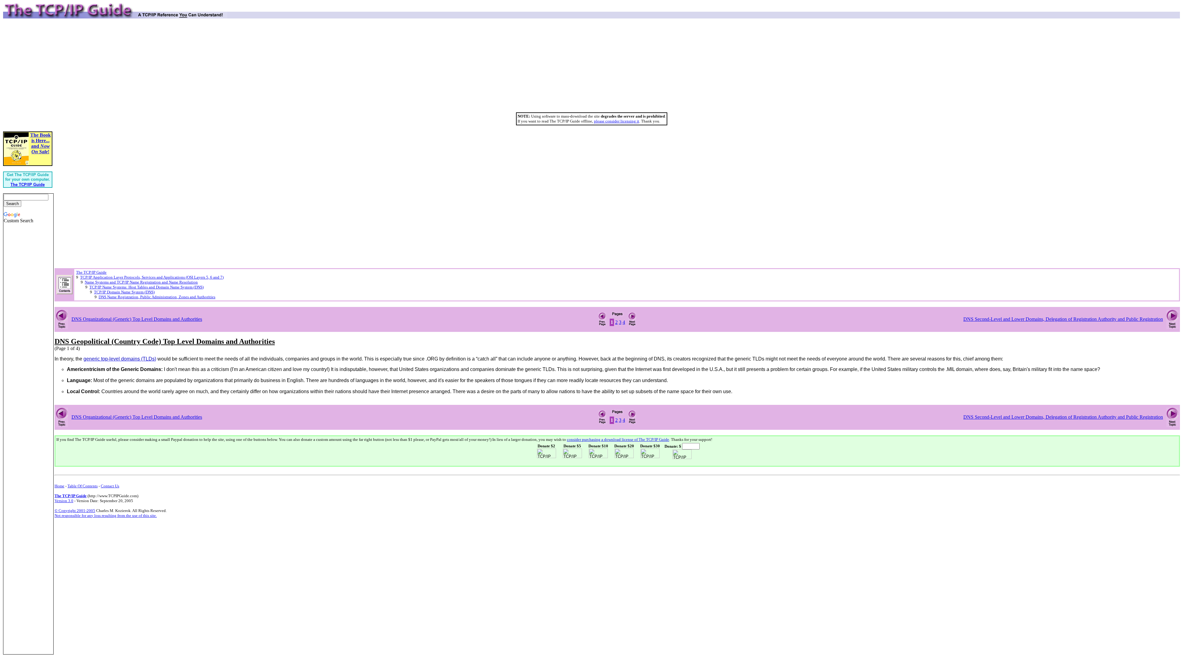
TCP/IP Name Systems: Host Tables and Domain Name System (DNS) (146, 287)
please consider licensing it (616, 121)
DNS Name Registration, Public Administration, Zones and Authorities (157, 297)
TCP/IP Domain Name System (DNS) (124, 292)
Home (59, 486)
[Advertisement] (591, 68)
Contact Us (110, 486)
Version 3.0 (64, 500)
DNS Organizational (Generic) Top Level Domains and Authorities (136, 319)
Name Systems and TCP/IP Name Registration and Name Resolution (141, 282)
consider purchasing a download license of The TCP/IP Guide (618, 439)
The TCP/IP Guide (91, 272)
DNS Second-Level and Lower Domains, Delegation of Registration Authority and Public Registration (1063, 319)
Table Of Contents (82, 486)
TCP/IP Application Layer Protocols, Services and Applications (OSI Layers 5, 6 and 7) (152, 277)
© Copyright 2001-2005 (75, 510)
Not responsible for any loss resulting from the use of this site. (106, 515)
